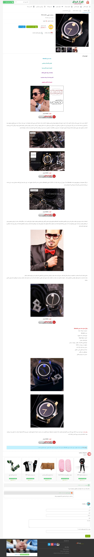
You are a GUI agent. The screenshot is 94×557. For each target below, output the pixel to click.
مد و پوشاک (49, 6)
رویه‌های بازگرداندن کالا (65, 551)
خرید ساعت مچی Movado (69, 447)
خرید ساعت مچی (50, 447)
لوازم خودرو (58, 6)
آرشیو (85, 454)
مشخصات (85, 10)
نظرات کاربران (65, 10)
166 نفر (20, 26)
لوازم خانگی (85, 6)
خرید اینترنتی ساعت (42, 447)
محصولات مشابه (76, 10)
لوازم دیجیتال (67, 6)
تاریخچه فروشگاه (66, 549)
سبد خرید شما (8, 2)
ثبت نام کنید (17, 554)
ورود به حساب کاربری (24, 554)
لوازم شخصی (76, 6)
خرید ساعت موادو (78, 447)
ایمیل (89, 512)
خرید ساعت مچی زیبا (59, 447)
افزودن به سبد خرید (30, 26)
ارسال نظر (88, 536)
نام (89, 507)
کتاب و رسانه (29, 6)
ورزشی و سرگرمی (39, 6)
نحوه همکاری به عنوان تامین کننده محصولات (61, 553)
